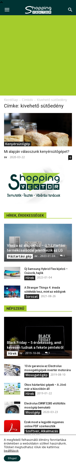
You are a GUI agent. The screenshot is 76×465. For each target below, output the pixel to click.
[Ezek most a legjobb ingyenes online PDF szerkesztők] (12, 426)
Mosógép (33, 412)
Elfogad (12, 458)
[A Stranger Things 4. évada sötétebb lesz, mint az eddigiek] (12, 292)
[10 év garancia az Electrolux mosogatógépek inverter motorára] (12, 370)
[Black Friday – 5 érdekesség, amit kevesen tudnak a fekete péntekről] (38, 338)
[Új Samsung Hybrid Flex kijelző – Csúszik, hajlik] (12, 273)
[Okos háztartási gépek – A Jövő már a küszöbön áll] (12, 389)
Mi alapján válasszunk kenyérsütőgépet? (36, 151)
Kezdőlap (11, 100)
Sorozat (32, 296)
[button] (6, 9)
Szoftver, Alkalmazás (42, 431)
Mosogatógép (37, 375)
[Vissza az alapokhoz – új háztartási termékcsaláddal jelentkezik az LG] (38, 242)
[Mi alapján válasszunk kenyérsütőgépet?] (38, 129)
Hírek (30, 278)
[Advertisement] (38, 55)
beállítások (11, 451)
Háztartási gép (20, 256)
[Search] (70, 9)
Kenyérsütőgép (17, 144)
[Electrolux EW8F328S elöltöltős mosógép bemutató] (12, 407)
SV (5, 157)
